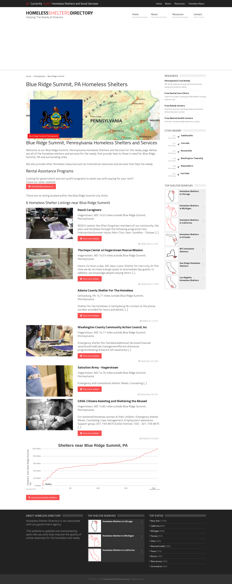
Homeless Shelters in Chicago (189, 192)
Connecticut (156, 566)
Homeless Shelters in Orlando (189, 236)
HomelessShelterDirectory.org (115, 579)
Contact (199, 15)
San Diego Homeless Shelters (190, 264)
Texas (153, 551)
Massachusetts (158, 546)
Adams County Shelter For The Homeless (105, 290)
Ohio (153, 541)
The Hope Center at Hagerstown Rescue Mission (110, 250)
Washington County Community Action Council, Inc (112, 327)
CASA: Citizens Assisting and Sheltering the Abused (112, 400)
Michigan (155, 531)
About (168, 3)
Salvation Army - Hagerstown (98, 367)
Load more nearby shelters (43, 497)
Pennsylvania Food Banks (177, 80)
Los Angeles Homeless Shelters (189, 279)
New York (155, 520)
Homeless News (196, 3)
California (155, 525)
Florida (154, 536)
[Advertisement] (116, 48)
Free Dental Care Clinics (177, 93)
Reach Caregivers (89, 209)
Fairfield (185, 173)
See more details (90, 238)
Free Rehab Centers (175, 105)
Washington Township (192, 158)
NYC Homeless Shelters (187, 250)
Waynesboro (187, 165)
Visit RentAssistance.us (41, 186)
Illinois (154, 556)
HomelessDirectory (59, 12)
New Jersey (156, 561)
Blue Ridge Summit (56, 76)
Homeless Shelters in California (189, 221)
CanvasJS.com (155, 489)
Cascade (185, 143)
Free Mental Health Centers (179, 118)
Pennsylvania (39, 76)
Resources (180, 3)
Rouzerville (186, 150)
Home (159, 3)
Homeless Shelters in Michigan (189, 207)
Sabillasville (187, 135)
